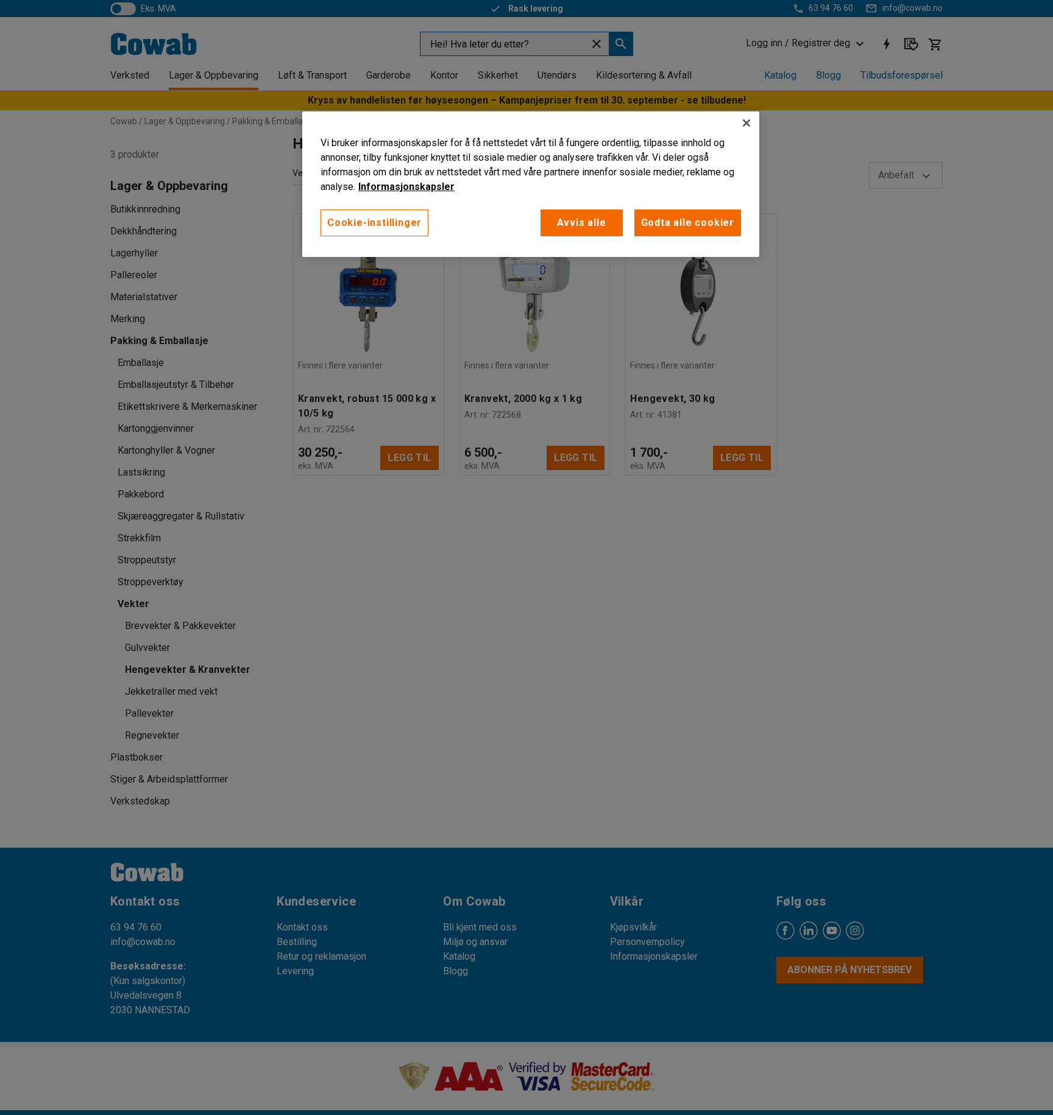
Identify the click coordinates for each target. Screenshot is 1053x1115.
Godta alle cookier (687, 222)
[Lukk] (746, 123)
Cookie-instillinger (374, 222)
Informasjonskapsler (406, 186)
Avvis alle (581, 222)
